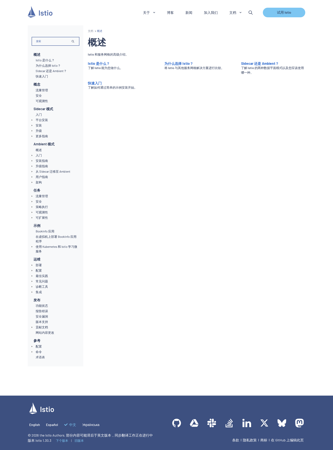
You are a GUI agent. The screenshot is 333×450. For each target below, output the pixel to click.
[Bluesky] (282, 423)
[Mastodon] (299, 423)
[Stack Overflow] (229, 423)
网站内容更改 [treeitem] (45, 332)
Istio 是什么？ (99, 63)
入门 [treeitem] (39, 114)
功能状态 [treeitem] (42, 305)
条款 (235, 440)
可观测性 (42, 212)
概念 (37, 84)
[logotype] (42, 412)
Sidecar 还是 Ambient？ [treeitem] (51, 71)
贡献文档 (42, 327)
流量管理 (42, 196)
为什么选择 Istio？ (178, 63)
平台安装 (42, 120)
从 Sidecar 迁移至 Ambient (53, 171)
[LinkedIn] (247, 423)
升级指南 (42, 166)
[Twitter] (264, 423)
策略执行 (42, 207)
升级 (39, 130)
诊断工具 (42, 286)
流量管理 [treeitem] (42, 90)
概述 (37, 54)
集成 (39, 292)
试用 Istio (284, 12)
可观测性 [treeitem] (42, 101)
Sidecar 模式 (43, 109)
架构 (39, 182)
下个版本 (62, 440)
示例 (37, 225)
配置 (39, 270)
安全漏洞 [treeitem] (42, 316)
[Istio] (40, 12)
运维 (37, 259)
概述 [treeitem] (39, 150)
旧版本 (79, 440)
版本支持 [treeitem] (42, 322)
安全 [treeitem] (39, 95)
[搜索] (250, 12)
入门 (39, 155)
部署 (39, 265)
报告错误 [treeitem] (42, 311)
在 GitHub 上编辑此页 (287, 440)
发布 (37, 300)
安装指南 (42, 160)
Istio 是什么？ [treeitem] (45, 60)
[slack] (212, 423)
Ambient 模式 (44, 144)
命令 (39, 352)
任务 (37, 190)
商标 (263, 440)
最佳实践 (42, 276)
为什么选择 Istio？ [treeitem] (48, 65)
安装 (39, 125)
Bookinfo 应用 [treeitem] (45, 231)
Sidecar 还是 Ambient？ (260, 63)
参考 (37, 340)
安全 (39, 201)
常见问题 (42, 281)
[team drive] (194, 423)
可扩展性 (42, 217)
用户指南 (42, 177)
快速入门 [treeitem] (42, 76)
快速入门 (95, 83)
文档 (90, 30)
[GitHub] (176, 423)
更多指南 (42, 136)
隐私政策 (250, 440)
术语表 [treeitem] (40, 357)
